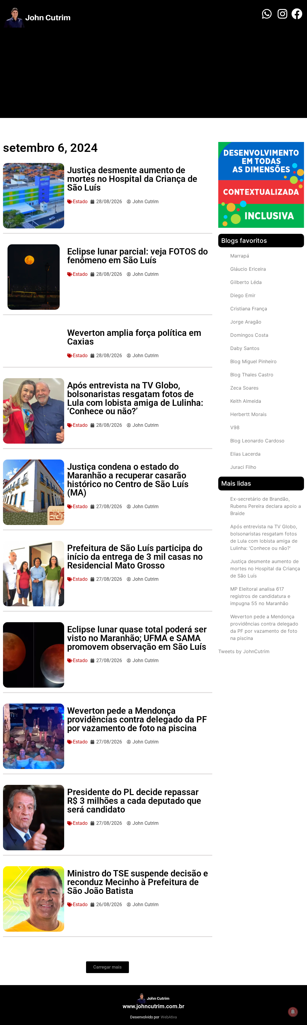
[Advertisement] (153, 73)
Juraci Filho (243, 467)
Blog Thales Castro (251, 375)
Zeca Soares (244, 388)
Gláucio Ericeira (248, 269)
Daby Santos (244, 348)
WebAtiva (169, 1017)
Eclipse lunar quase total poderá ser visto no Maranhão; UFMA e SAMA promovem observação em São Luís (137, 638)
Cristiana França (248, 309)
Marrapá (239, 256)
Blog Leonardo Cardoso (257, 441)
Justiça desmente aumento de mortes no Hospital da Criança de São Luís (132, 179)
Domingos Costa (249, 335)
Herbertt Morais (248, 414)
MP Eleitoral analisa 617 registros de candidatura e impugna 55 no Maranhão (260, 596)
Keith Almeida (245, 401)
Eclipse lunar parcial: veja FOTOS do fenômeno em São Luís (137, 255)
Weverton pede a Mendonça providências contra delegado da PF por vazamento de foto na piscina (137, 719)
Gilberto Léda (246, 282)
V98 (235, 427)
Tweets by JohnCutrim (244, 651)
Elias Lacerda (245, 454)
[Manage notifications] (293, 1012)
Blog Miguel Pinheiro (253, 361)
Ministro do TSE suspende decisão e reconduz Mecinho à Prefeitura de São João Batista (137, 882)
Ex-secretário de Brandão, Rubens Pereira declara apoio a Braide (265, 506)
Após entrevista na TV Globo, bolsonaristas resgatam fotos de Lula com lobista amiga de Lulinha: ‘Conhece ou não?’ (135, 398)
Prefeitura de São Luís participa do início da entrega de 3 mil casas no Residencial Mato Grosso (135, 557)
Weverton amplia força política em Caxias (134, 337)
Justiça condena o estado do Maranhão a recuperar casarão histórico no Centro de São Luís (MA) (128, 480)
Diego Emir (242, 295)
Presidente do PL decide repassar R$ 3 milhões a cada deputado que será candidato (134, 801)
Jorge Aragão (245, 322)
